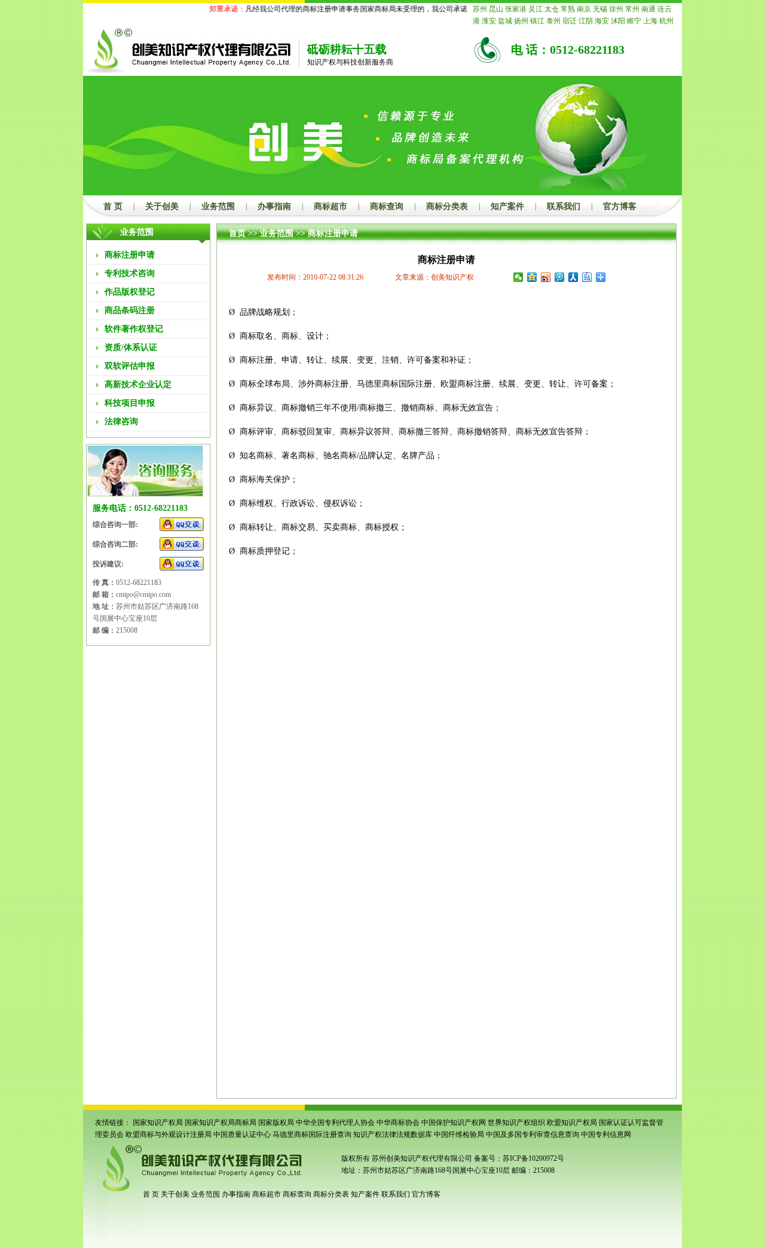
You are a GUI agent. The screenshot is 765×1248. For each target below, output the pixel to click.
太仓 (551, 9)
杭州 (666, 21)
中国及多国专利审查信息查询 (532, 1134)
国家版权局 (276, 1122)
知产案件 (507, 206)
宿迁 (569, 21)
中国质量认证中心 (242, 1134)
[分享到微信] (518, 277)
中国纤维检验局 (459, 1134)
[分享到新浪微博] (546, 277)
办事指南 (274, 206)
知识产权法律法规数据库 (392, 1134)
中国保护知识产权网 (453, 1122)
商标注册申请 (333, 233)
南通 (648, 9)
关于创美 (162, 206)
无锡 (600, 9)
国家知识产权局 (158, 1122)
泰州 (553, 21)
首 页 (113, 206)
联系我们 (563, 206)
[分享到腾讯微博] (560, 277)
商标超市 (330, 206)
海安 (602, 21)
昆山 (496, 9)
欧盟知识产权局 (572, 1122)
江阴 (586, 21)
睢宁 (634, 21)
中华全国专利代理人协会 (335, 1122)
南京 (584, 9)
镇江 (537, 21)
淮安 (489, 21)
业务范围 (218, 206)
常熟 (568, 9)
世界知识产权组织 (516, 1122)
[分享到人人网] (573, 277)
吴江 (535, 9)
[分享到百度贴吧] (587, 277)
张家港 (516, 9)
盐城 (505, 21)
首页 (237, 233)
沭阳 (618, 21)
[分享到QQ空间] (532, 277)
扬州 (521, 21)
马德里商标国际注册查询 (312, 1134)
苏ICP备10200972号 (533, 1158)
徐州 (616, 9)
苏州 (480, 9)
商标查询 (386, 206)
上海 (650, 21)
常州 (632, 9)
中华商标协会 (398, 1122)
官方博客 (620, 206)
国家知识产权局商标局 (220, 1122)
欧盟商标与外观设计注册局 (169, 1134)
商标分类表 (447, 206)
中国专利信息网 (606, 1134)
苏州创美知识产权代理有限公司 (421, 1158)
